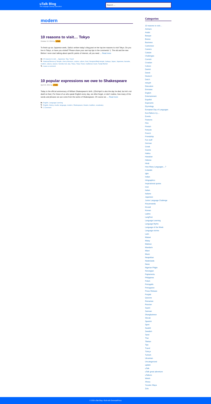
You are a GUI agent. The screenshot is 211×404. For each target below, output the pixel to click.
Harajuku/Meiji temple (96, 61)
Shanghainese (151, 315)
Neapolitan (149, 257)
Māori (147, 251)
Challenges (149, 56)
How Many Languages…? (155, 167)
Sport (147, 325)
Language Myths (152, 224)
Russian (148, 304)
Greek (147, 147)
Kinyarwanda (150, 204)
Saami (147, 308)
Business (149, 42)
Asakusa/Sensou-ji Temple (52, 61)
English (45, 103)
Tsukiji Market (103, 64)
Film (147, 123)
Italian (147, 190)
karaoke (127, 61)
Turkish (148, 355)
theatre (86, 105)
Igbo (147, 173)
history (51, 105)
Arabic (147, 32)
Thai (147, 338)
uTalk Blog (48, 4)
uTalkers (148, 375)
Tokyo (73, 64)
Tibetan (148, 341)
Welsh (147, 378)
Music (147, 254)
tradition (92, 105)
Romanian (149, 301)
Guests (148, 150)
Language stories (152, 231)
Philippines (149, 278)
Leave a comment (49, 66)
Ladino (147, 214)
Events (148, 116)
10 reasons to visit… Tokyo (65, 37)
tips (69, 64)
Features (148, 120)
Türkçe (148, 351)
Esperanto (149, 103)
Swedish (148, 331)
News (147, 264)
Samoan (148, 311)
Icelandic (148, 170)
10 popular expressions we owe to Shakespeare (84, 81)
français (148, 130)
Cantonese (149, 46)
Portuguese (149, 288)
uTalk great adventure (154, 372)
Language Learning (56, 103)
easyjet (148, 83)
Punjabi (148, 294)
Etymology (149, 106)
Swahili (148, 328)
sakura (49, 64)
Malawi (148, 237)
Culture (148, 66)
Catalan (148, 53)
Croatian (148, 63)
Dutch (147, 79)
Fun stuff (148, 140)
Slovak (148, 318)
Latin (147, 234)
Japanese (61, 59)
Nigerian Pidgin (151, 268)
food (86, 61)
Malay (147, 241)
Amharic (148, 29)
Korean (148, 210)
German (148, 143)
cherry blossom (67, 61)
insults (57, 105)
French (148, 133)
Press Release (151, 291)
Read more (106, 53)
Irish (147, 187)
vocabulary (99, 105)
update (148, 365)
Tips (67, 59)
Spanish (148, 321)
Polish (147, 281)
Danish (148, 69)
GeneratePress (116, 400)
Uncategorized (151, 362)
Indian (147, 177)
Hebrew (148, 160)
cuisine (76, 61)
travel (95, 64)
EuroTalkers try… (152, 113)
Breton (147, 39)
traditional (89, 64)
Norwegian (149, 271)
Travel (71, 59)
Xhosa (147, 382)
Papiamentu (150, 274)
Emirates (148, 89)
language (63, 105)
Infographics (150, 180)
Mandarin (149, 247)
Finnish (148, 126)
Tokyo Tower (80, 64)
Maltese (148, 244)
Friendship (149, 136)
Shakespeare (78, 105)
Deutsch (148, 76)
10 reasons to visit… (153, 26)
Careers (148, 49)
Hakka (147, 153)
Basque (148, 36)
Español (148, 100)
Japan (113, 61)
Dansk (147, 73)
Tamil (147, 335)
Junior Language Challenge (156, 200)
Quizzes (148, 298)
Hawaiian (149, 157)
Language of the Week (154, 227)
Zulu (147, 388)
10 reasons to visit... (50, 59)
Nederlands (149, 261)
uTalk (147, 368)
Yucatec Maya (151, 385)
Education (149, 86)
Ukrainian (149, 358)
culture (82, 61)
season (55, 64)
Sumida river (62, 64)
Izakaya (108, 61)
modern (43, 64)
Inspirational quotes (153, 184)
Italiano (148, 194)
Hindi (147, 163)
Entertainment (150, 96)
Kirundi (148, 207)
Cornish (148, 59)
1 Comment (47, 107)
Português (149, 284)
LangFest (149, 217)
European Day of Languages (156, 110)
